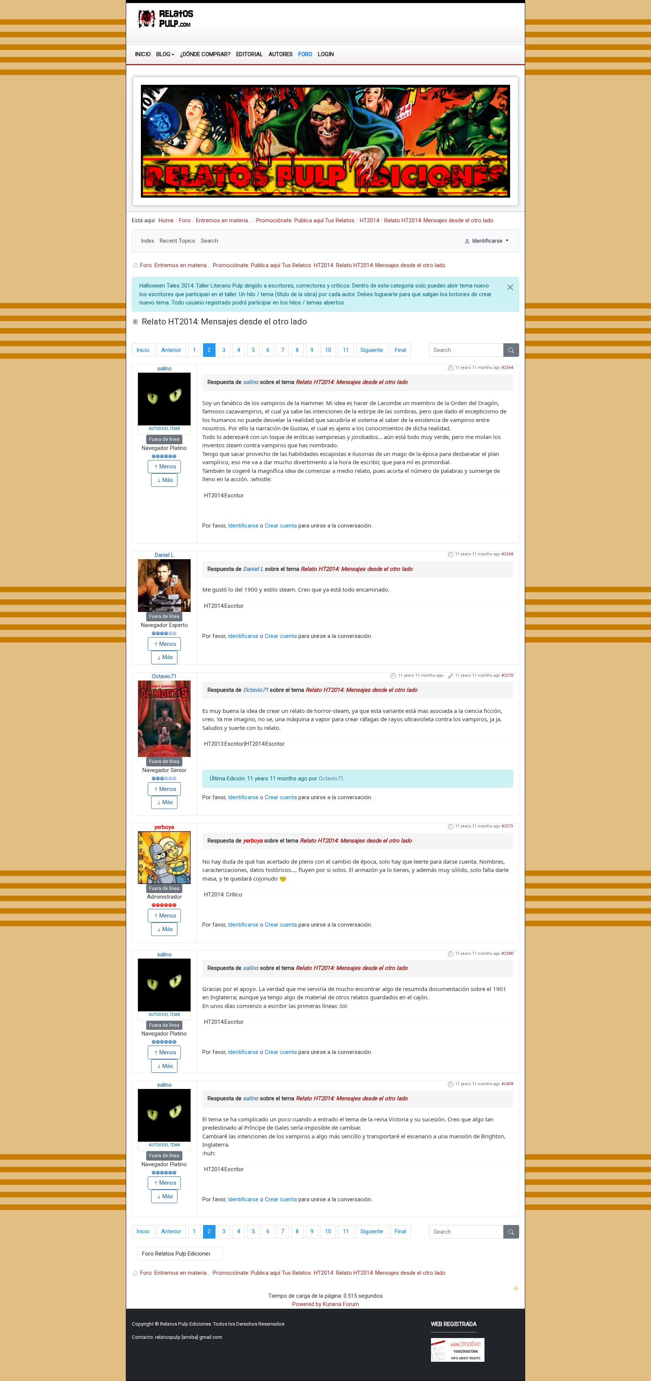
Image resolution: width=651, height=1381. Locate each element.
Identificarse (243, 525)
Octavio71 (164, 676)
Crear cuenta (281, 525)
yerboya (164, 827)
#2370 (507, 675)
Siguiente (372, 350)
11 (346, 350)
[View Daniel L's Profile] (164, 585)
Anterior (171, 350)
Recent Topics (177, 240)
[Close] (510, 287)
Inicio (143, 350)
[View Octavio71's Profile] (164, 719)
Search (209, 240)
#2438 (507, 1083)
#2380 (507, 953)
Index (147, 240)
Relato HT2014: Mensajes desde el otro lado (352, 382)
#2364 (507, 367)
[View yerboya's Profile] (164, 857)
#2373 (507, 826)
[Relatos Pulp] (165, 18)
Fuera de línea (164, 439)
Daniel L (164, 555)
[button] (165, 54)
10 (328, 350)
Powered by (306, 1304)
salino (164, 368)
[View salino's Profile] (164, 399)
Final (400, 350)
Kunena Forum (341, 1304)
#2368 (507, 554)
